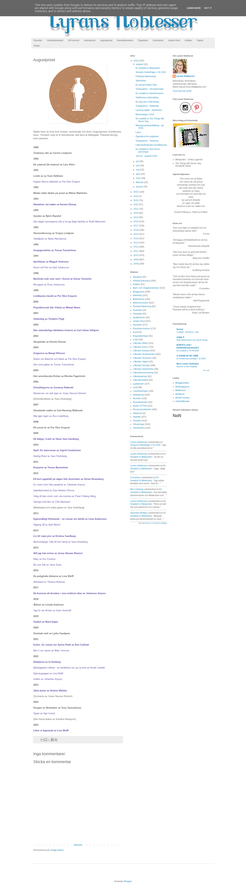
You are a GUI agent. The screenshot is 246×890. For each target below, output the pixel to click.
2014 (136, 238)
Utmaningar (138, 424)
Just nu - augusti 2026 (146, 156)
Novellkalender (140, 402)
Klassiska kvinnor (141, 328)
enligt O (180, 337)
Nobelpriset (89, 40)
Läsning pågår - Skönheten (149, 110)
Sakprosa (137, 413)
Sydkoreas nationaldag (147, 97)
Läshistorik (158, 40)
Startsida (78, 845)
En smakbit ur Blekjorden (148, 68)
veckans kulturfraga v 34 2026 (145, 445)
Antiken (188, 40)
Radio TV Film (140, 406)
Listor (135, 339)
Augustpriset (106, 40)
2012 (136, 247)
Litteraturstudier (140, 380)
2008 (136, 263)
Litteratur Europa (141, 350)
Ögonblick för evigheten (147, 136)
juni (138, 165)
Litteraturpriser (140, 376)
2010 (136, 255)
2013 (136, 242)
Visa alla (206, 370)
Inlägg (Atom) (57, 850)
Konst (135, 332)
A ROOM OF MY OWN (187, 356)
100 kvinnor (73, 40)
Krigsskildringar (140, 336)
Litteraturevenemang (143, 372)
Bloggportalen (182, 383)
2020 (136, 213)
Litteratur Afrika (140, 343)
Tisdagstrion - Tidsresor (147, 141)
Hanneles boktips (138, 513)
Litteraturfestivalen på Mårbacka (151, 145)
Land (138, 132)
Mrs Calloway (137, 489)
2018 (136, 221)
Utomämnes (139, 428)
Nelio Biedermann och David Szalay (192, 340)
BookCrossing (182, 397)
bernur (179, 329)
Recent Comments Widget (156, 523)
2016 (136, 230)
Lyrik (135, 387)
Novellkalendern (125, 40)
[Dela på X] (49, 739)
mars (138, 178)
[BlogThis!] (45, 739)
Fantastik (137, 313)
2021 (136, 209)
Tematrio (137, 420)
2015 (136, 234)
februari (140, 182)
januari (139, 186)
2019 (136, 217)
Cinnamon (135, 477)
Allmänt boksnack (141, 280)
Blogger (128, 881)
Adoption (137, 277)
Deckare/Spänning (142, 306)
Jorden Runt (174, 40)
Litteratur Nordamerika (144, 354)
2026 (136, 60)
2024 (136, 196)
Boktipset (179, 394)
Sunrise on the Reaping (186, 366)
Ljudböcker (138, 384)
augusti (140, 64)
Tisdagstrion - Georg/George (150, 89)
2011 (136, 251)
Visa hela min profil (182, 91)
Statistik (136, 417)
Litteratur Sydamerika (143, 369)
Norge (37, 45)
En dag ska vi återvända (147, 102)
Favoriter (37, 40)
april (138, 174)
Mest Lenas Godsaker (187, 363)
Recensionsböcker (142, 409)
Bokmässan (138, 299)
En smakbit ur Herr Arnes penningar (148, 150)
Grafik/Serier (139, 317)
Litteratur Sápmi (140, 361)
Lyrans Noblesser (138, 442)
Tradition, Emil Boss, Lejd (187, 332)
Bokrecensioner (140, 302)
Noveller (137, 398)
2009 (136, 259)
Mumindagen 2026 (145, 114)
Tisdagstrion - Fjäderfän (147, 106)
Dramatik (137, 310)
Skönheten (141, 80)
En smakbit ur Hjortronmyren (150, 93)
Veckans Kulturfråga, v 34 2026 (151, 72)
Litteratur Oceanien (142, 358)
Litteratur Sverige (141, 365)
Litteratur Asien (140, 347)
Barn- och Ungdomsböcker (146, 288)
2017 (136, 225)
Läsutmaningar (140, 391)
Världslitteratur (182, 401)
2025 (136, 192)
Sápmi (200, 40)
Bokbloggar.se (182, 386)
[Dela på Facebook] (52, 739)
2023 (136, 200)
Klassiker (137, 325)
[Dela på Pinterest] (56, 739)
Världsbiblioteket (55, 40)
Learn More (194, 8)
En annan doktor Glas (146, 85)
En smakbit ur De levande (187, 351)
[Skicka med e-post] (42, 739)
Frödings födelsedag (146, 76)
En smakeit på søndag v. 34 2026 (191, 358)
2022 (136, 204)
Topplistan (143, 40)
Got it (208, 8)
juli (137, 161)
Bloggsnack (138, 291)
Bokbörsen (180, 390)
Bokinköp (137, 295)
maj (138, 169)
